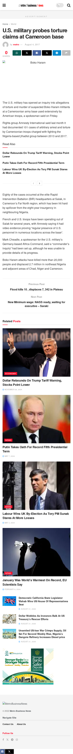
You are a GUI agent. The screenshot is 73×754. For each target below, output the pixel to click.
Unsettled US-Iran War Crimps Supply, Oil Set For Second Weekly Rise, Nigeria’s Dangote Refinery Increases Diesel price (42, 634)
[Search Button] (68, 5)
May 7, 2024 (9, 456)
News (8, 440)
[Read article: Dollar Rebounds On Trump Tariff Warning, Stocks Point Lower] (36, 352)
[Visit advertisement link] (36, 12)
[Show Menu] (4, 5)
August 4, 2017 (32, 44)
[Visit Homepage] (31, 5)
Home (5, 23)
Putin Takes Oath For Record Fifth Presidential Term (33, 163)
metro (16, 44)
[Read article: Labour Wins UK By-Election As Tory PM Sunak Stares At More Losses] (36, 486)
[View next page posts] (39, 183)
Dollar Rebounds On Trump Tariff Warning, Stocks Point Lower (36, 154)
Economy (10, 373)
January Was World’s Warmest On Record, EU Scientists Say (35, 582)
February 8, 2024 (12, 589)
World (13, 23)
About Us (21, 724)
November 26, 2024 (13, 389)
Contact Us (8, 724)
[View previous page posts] (33, 183)
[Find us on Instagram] (17, 739)
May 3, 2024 (9, 523)
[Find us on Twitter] (7, 739)
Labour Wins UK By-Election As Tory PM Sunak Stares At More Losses (35, 171)
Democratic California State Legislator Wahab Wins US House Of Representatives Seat (43, 601)
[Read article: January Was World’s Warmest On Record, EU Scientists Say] (36, 552)
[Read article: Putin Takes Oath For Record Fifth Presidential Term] (36, 419)
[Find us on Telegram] (12, 739)
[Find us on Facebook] (3, 739)
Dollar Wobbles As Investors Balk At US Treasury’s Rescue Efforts (42, 617)
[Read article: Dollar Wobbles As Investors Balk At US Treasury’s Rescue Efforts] (9, 619)
